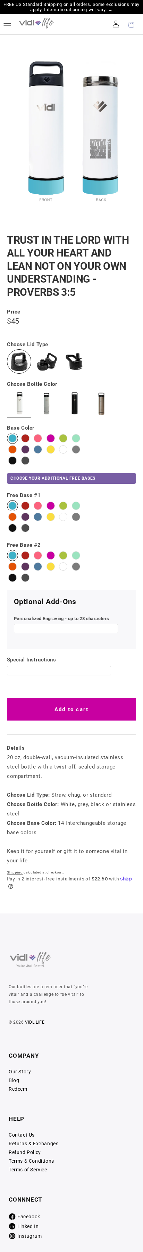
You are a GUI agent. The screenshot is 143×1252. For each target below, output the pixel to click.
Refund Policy (25, 1152)
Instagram (29, 1236)
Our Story (20, 1071)
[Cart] (131, 24)
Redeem (18, 1089)
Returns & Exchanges (33, 1143)
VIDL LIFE (34, 1022)
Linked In (28, 1226)
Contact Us (22, 1135)
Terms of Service (28, 1169)
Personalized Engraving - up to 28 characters (61, 618)
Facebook (28, 1216)
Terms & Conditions (31, 1161)
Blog (14, 1080)
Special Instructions (31, 660)
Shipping (15, 872)
